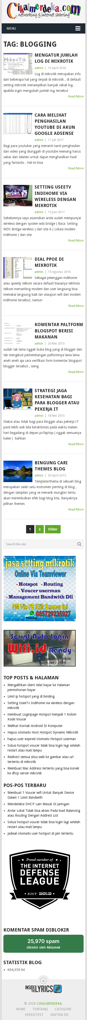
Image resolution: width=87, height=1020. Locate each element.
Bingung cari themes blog (51, 465)
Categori (63, 1009)
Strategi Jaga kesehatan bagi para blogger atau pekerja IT (57, 400)
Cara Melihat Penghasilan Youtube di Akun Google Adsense (55, 124)
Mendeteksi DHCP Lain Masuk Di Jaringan (38, 804)
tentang (40, 1009)
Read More (76, 96)
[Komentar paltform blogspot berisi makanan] (17, 333)
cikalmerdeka (49, 1003)
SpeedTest (34, 1015)
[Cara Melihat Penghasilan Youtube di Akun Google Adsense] (17, 123)
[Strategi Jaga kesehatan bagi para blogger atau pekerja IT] (17, 399)
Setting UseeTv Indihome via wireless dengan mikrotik (55, 196)
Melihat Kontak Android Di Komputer (35, 726)
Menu (11, 28)
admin (39, 68)
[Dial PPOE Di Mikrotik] (17, 267)
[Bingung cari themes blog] (17, 471)
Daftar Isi (59, 1015)
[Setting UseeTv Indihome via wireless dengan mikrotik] (17, 195)
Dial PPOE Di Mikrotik (49, 262)
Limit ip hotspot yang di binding (31, 696)
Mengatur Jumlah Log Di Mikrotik (56, 58)
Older (53, 529)
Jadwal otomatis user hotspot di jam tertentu (40, 833)
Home (20, 1009)
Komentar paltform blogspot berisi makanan (59, 330)
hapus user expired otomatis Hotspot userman (41, 739)
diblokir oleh (48, 945)
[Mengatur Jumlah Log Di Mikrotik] (17, 63)
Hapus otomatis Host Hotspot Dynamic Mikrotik (42, 732)
